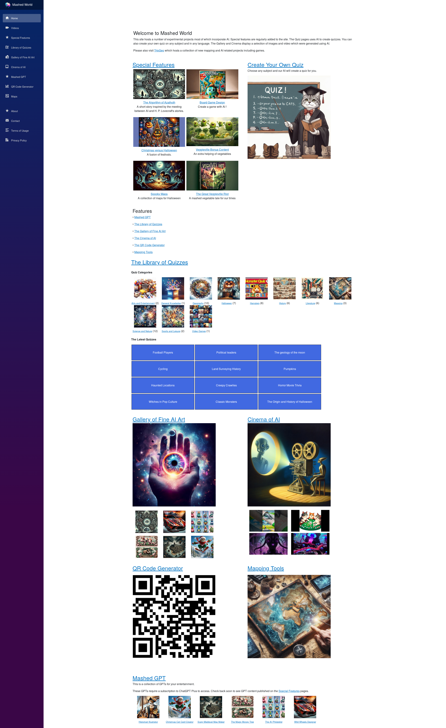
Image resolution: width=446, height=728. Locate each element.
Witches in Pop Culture (163, 402)
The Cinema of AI (145, 238)
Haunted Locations (163, 385)
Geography (198, 303)
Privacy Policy (19, 140)
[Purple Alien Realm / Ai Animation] (268, 543)
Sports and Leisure (171, 331)
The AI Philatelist (273, 721)
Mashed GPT (18, 77)
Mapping (338, 303)
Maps (14, 96)
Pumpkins (290, 369)
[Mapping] (340, 288)
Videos (15, 28)
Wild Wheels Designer (305, 721)
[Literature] (312, 288)
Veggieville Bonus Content (212, 150)
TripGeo (159, 50)
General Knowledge (171, 303)
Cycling (163, 369)
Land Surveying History (226, 369)
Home (14, 18)
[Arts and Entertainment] (145, 288)
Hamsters (254, 303)
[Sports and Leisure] (173, 316)
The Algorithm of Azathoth (159, 102)
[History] (284, 288)
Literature (310, 303)
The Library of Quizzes (148, 224)
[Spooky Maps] (159, 175)
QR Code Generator (22, 86)
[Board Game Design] (212, 84)
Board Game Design (212, 102)
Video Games (199, 331)
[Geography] (201, 288)
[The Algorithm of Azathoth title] (146, 521)
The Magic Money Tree (242, 721)
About (14, 111)
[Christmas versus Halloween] (159, 132)
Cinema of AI (18, 67)
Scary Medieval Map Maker (211, 721)
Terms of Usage (20, 130)
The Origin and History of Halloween (289, 402)
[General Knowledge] (173, 288)
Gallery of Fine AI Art (22, 57)
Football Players (163, 352)
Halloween (227, 303)
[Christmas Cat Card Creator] (202, 547)
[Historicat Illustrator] (148, 707)
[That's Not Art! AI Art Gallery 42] (310, 520)
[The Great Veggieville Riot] (212, 175)
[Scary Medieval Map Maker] (174, 547)
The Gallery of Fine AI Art (150, 231)
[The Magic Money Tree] (146, 547)
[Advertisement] (244, 13)
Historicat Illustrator (148, 721)
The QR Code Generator (149, 245)
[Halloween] (229, 288)
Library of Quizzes (21, 47)
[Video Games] (201, 316)
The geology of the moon (289, 352)
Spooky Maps (159, 194)
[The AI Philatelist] (202, 521)
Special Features (20, 37)
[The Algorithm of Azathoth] (159, 84)
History (282, 303)
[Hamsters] (256, 288)
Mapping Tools (143, 252)
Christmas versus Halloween (159, 150)
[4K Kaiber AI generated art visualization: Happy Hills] (268, 520)
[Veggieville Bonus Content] (212, 131)
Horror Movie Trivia (290, 385)
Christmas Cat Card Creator (179, 721)
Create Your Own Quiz (275, 64)
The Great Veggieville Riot (212, 194)
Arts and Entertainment (143, 303)
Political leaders (226, 352)
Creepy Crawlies (226, 385)
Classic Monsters (226, 402)
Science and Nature (142, 331)
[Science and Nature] (145, 316)
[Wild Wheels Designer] (174, 521)
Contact (15, 121)
